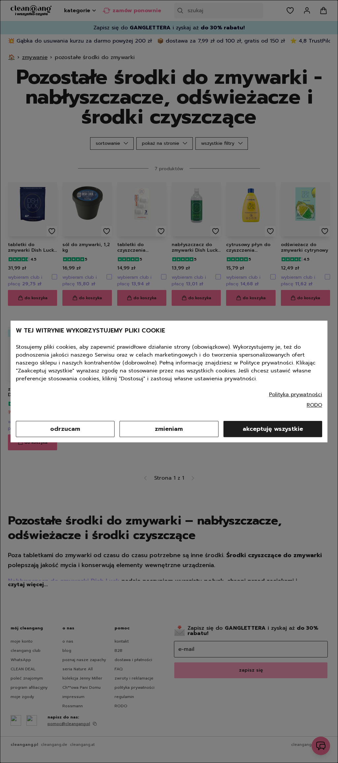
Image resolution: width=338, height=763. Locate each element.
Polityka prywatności (295, 394)
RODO (314, 405)
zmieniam (169, 428)
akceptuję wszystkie (273, 428)
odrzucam (65, 428)
